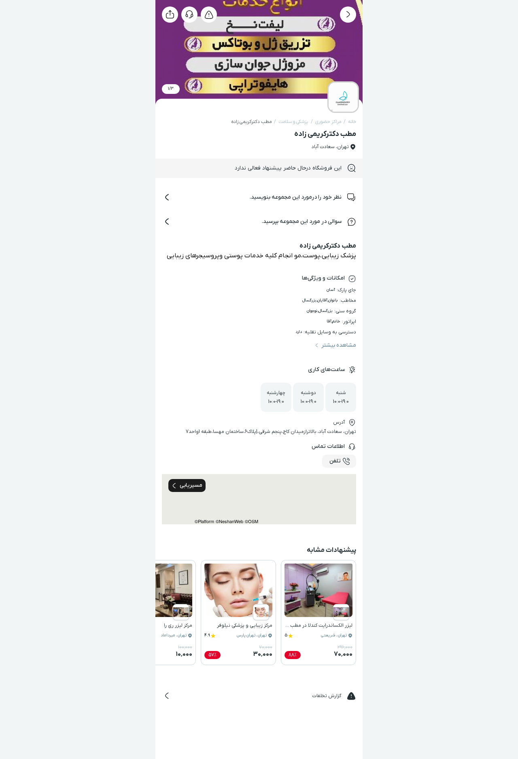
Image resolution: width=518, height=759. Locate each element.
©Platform (204, 521)
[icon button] (348, 14)
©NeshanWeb (229, 521)
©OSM (251, 521)
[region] (259, 499)
